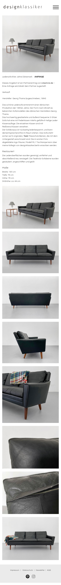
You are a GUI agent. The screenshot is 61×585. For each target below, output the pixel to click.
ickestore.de (47, 83)
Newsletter (40, 570)
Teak (26, 136)
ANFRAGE (39, 77)
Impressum (14, 570)
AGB (49, 570)
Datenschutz (28, 570)
